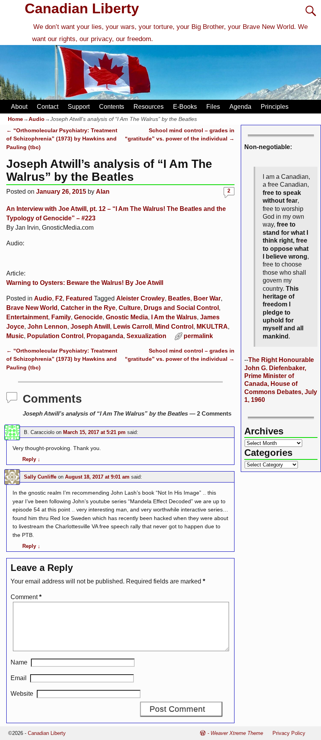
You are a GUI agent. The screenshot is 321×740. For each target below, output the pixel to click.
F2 (59, 298)
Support (79, 106)
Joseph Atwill (90, 326)
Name (19, 662)
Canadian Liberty (82, 8)
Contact (47, 106)
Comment (26, 597)
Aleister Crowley (140, 298)
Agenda (240, 106)
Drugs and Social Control (181, 307)
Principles (275, 106)
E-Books (185, 106)
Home (15, 119)
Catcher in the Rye (88, 307)
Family (61, 317)
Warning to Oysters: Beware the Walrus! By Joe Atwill (84, 282)
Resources (148, 106)
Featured (79, 298)
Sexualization (146, 336)
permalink (198, 336)
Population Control (55, 336)
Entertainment (27, 317)
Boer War (207, 298)
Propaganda (105, 336)
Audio (37, 119)
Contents (111, 106)
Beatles (179, 298)
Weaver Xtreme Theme (237, 733)
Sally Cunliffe (40, 477)
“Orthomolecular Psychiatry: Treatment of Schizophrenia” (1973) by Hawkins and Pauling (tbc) (61, 138)
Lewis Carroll (132, 326)
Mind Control (174, 326)
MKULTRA (212, 326)
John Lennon (47, 326)
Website (22, 693)
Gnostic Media (127, 317)
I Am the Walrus (174, 317)
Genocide (88, 317)
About (19, 106)
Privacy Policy (288, 733)
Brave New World (32, 307)
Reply (31, 459)
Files (213, 106)
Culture (130, 307)
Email (19, 678)
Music (15, 336)
